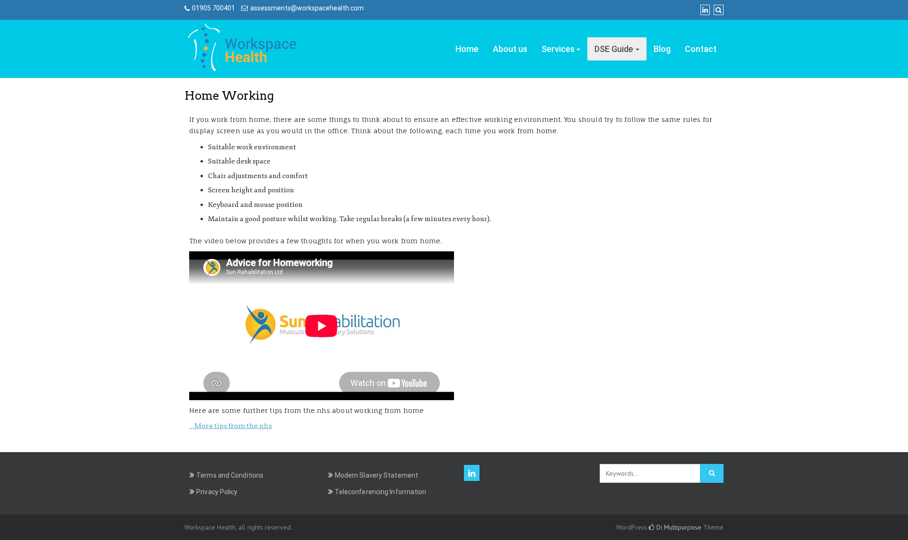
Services (558, 49)
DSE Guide (613, 49)
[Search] (719, 10)
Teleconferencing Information (381, 492)
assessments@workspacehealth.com (307, 8)
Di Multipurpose (678, 527)
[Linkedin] (705, 10)
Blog (662, 49)
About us (510, 49)
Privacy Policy (216, 492)
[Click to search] (712, 473)
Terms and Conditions (229, 475)
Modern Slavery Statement (376, 475)
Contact (700, 49)
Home (467, 49)
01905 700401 (213, 8)
